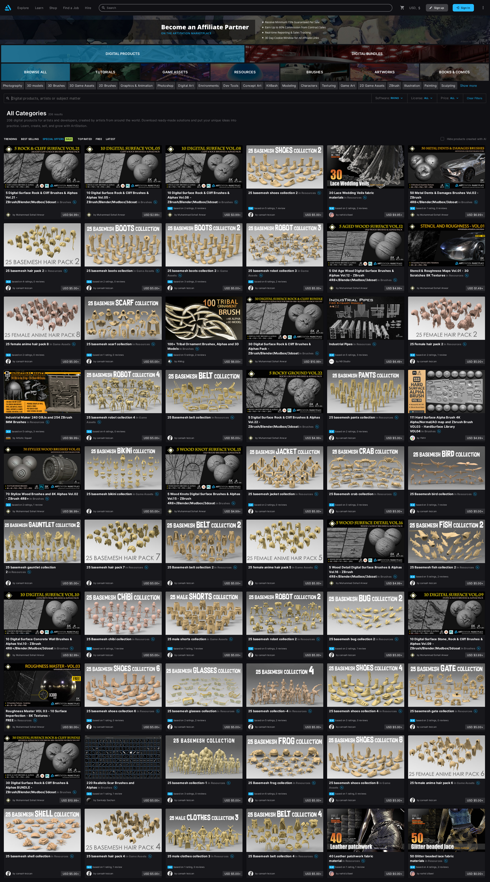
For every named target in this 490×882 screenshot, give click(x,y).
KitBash (272, 85)
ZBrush (394, 85)
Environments (208, 85)
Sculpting (448, 85)
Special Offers (57, 139)
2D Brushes (107, 85)
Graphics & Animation (137, 85)
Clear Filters (474, 98)
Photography (12, 85)
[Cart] (402, 8)
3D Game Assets (81, 85)
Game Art (348, 85)
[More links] (483, 8)
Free (99, 139)
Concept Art (252, 85)
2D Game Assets (372, 85)
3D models (35, 85)
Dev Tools (230, 85)
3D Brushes (56, 85)
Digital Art (186, 85)
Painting (431, 85)
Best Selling (30, 139)
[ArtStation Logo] (8, 8)
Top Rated (85, 139)
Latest (110, 139)
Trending (10, 139)
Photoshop (166, 85)
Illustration (412, 85)
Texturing (329, 85)
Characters (309, 85)
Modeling (289, 85)
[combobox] (245, 8)
